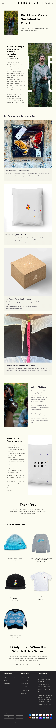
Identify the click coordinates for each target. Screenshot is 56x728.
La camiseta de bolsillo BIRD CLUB (41, 597)
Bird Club (9, 722)
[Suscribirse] (39, 664)
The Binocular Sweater (15, 635)
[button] (3, 3)
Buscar (5, 680)
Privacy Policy (24, 686)
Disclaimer (23, 693)
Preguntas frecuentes (9, 677)
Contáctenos (7, 683)
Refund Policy (24, 680)
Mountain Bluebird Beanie (15, 558)
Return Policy (24, 683)
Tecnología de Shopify (16, 722)
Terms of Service (25, 690)
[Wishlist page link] (42, 3)
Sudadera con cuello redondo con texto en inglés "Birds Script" (41, 559)
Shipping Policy (25, 677)
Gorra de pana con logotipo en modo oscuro (15, 597)
